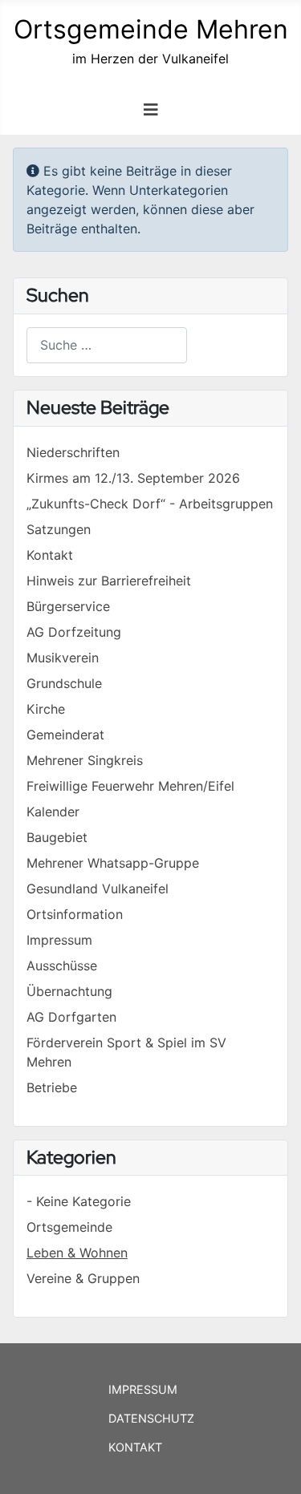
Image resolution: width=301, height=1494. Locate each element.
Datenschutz (151, 1418)
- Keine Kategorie (78, 1201)
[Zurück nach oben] (273, 1464)
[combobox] (106, 345)
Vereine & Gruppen (83, 1278)
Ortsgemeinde (69, 1227)
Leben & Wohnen (77, 1253)
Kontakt (135, 1447)
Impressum (142, 1389)
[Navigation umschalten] (151, 110)
